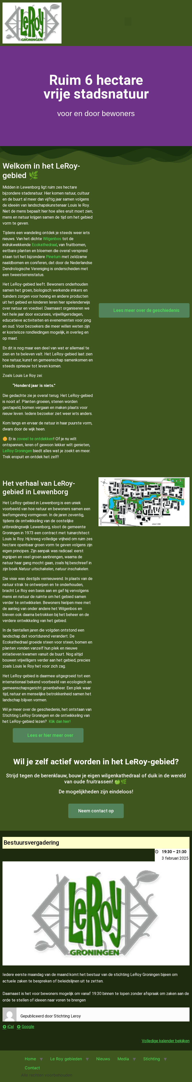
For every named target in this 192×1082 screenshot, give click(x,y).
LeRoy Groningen (17, 450)
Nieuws (103, 1058)
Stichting (151, 1058)
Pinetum (53, 256)
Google (28, 1026)
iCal (11, 1026)
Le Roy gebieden (66, 1058)
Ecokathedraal (44, 244)
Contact (32, 1067)
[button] (128, 22)
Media (123, 1058)
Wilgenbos (52, 238)
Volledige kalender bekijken (166, 1040)
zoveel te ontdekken (35, 438)
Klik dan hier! (60, 721)
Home (30, 1058)
